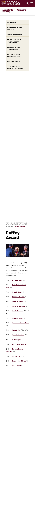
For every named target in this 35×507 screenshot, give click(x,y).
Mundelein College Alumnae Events (13, 48)
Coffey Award (19, 227)
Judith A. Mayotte (18, 301)
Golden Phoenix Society (15, 34)
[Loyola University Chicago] (10, 3)
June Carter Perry (18, 335)
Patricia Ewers (17, 356)
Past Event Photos (13, 61)
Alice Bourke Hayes (19, 344)
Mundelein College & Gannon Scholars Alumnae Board (14, 41)
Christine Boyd (17, 280)
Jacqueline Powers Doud (20, 323)
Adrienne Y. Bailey (18, 297)
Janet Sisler (16, 330)
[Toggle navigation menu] (32, 3)
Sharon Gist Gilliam (19, 361)
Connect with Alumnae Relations (14, 28)
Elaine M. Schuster (18, 306)
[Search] (27, 3)
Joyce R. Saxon (17, 292)
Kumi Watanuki (17, 311)
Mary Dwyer (16, 340)
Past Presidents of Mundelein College (13, 55)
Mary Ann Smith (18, 318)
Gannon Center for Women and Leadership (13, 11)
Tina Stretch (16, 366)
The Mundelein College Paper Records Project (15, 67)
